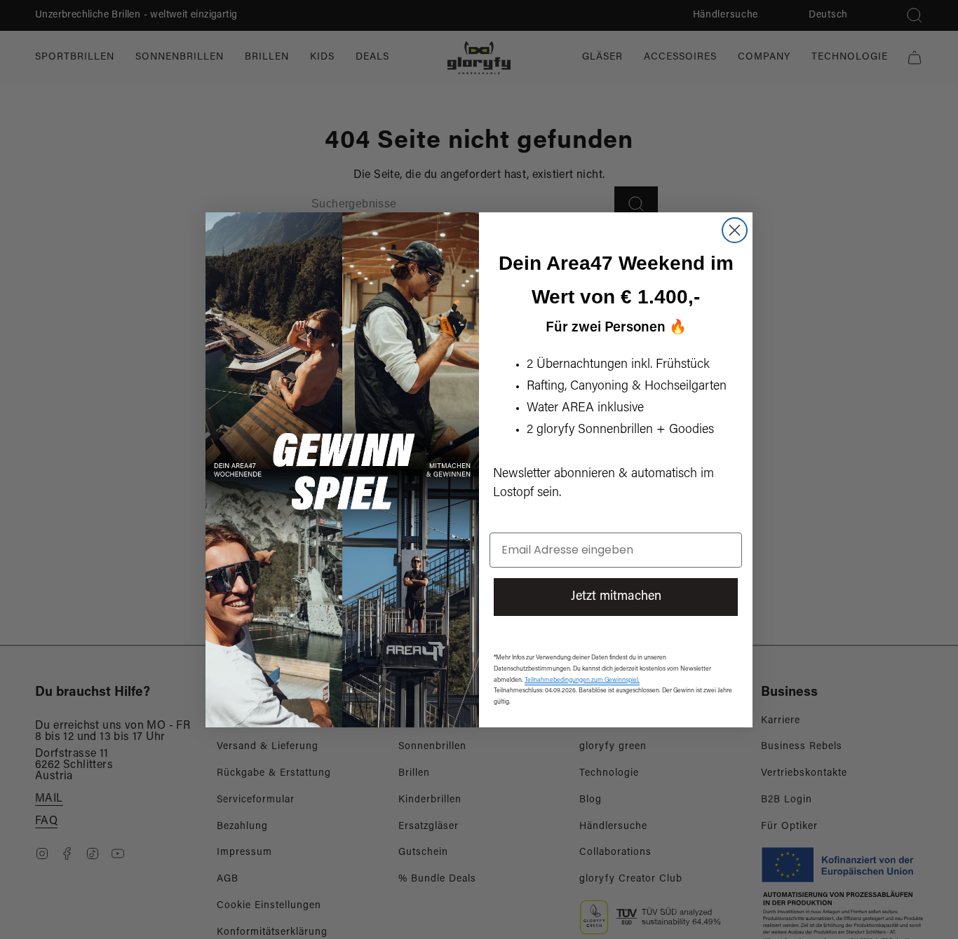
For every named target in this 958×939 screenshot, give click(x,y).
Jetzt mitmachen (616, 597)
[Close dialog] (734, 230)
